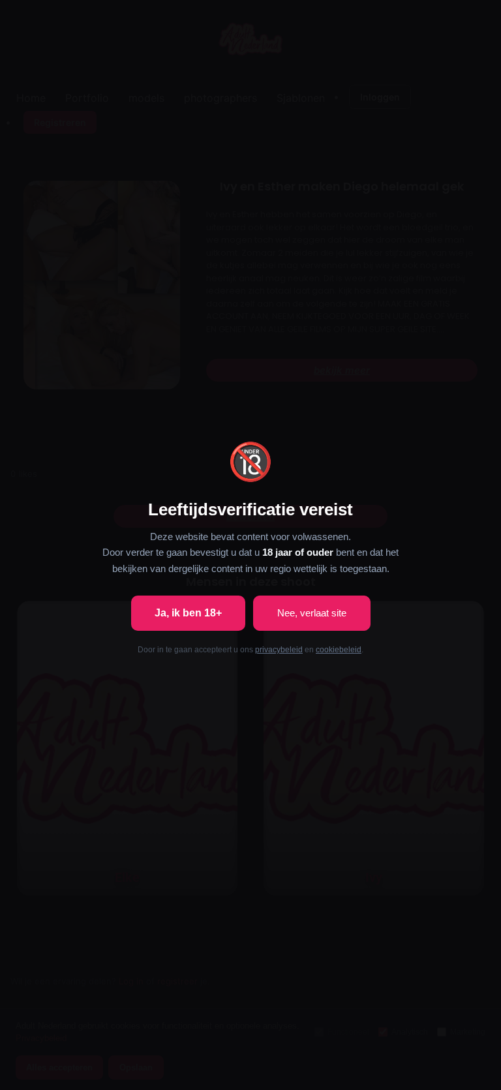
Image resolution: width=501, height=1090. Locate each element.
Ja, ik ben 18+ (188, 612)
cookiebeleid (338, 649)
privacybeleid (279, 649)
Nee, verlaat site (311, 612)
